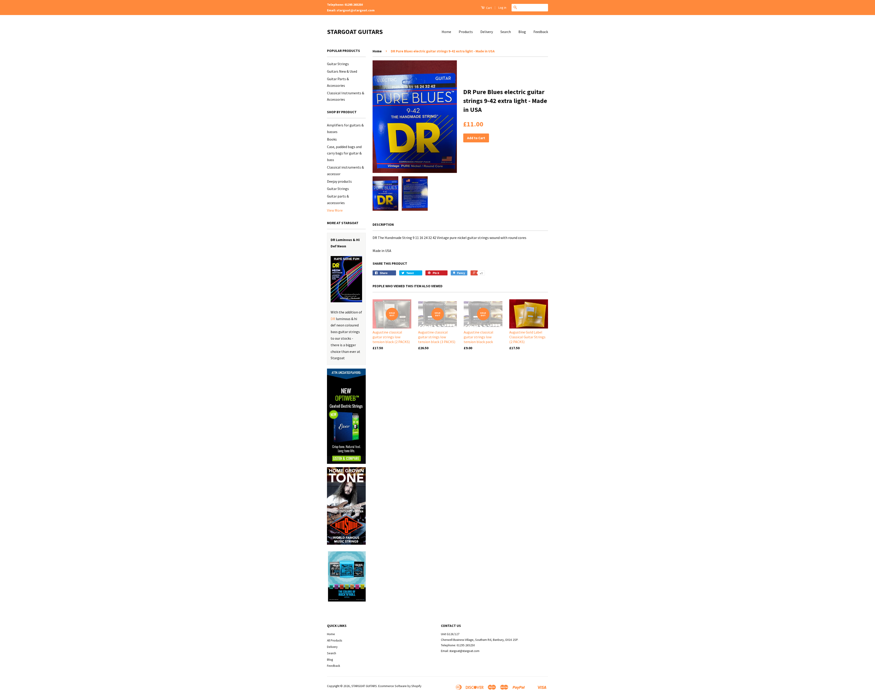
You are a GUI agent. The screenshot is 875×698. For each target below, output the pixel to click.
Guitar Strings (338, 64)
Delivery (486, 31)
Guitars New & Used (342, 71)
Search (505, 31)
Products (466, 31)
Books (332, 139)
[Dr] (346, 279)
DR (333, 318)
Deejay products (339, 181)
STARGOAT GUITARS (355, 32)
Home (446, 31)
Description (383, 224)
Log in (502, 7)
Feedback (540, 31)
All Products (334, 640)
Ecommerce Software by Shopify (399, 686)
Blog (522, 31)
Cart (488, 8)
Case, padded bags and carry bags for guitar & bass (344, 153)
